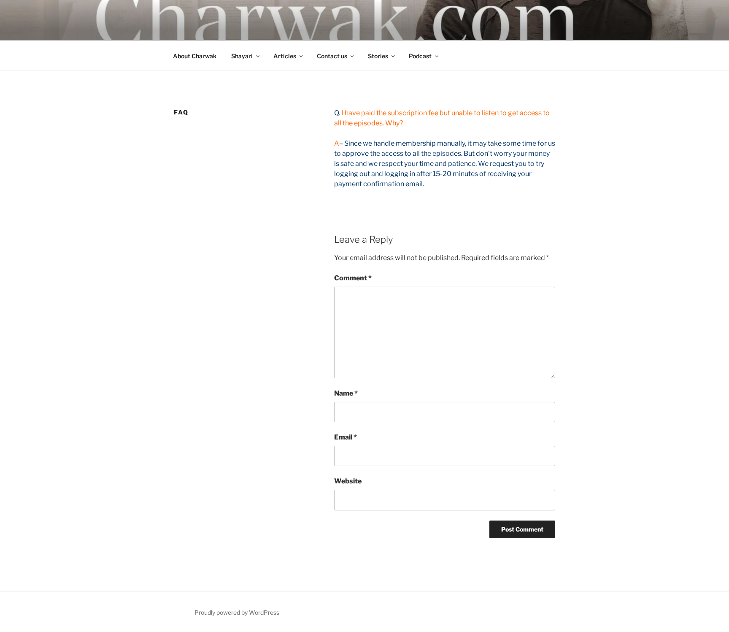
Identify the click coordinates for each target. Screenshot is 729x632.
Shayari (242, 56)
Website (348, 481)
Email (345, 437)
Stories (378, 56)
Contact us (332, 56)
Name (346, 393)
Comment (353, 278)
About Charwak (194, 56)
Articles (284, 56)
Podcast (420, 56)
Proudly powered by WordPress (236, 612)
